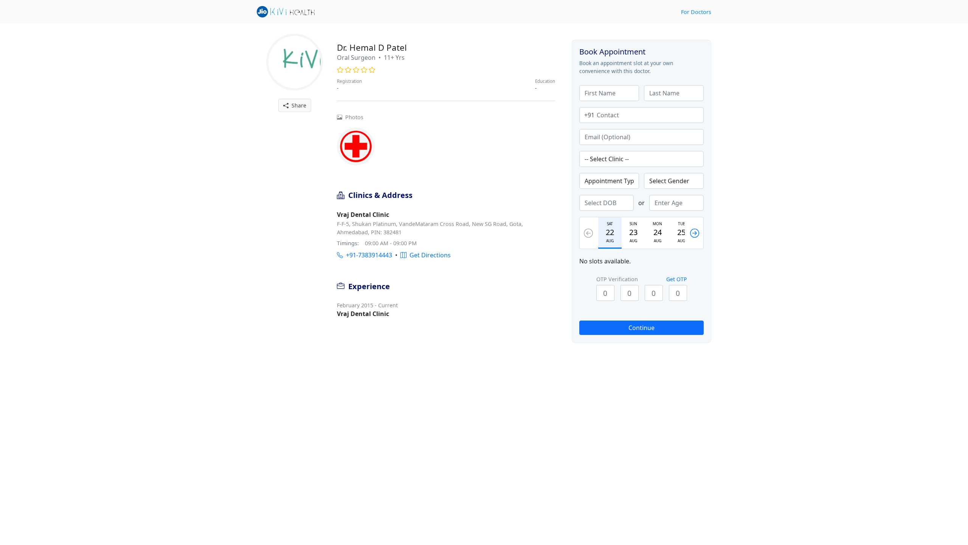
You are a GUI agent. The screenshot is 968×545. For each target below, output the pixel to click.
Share (297, 105)
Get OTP (676, 279)
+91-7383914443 (367, 255)
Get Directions (428, 255)
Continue (641, 328)
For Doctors (696, 12)
